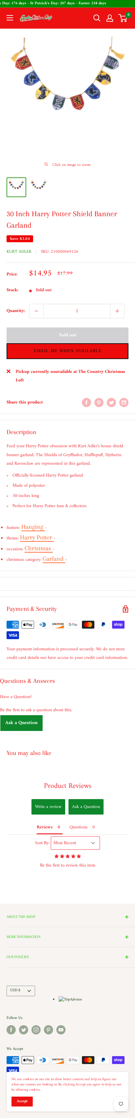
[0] (123, 18)
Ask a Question (21, 722)
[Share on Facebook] (86, 402)
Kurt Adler (19, 251)
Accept (22, 1101)
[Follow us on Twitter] (23, 1029)
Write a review (48, 807)
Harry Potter (37, 537)
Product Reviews (67, 786)
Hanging (33, 527)
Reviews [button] (45, 827)
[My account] (109, 18)
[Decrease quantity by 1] (36, 311)
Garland (54, 558)
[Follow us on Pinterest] (48, 1029)
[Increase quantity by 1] (117, 311)
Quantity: (16, 311)
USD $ (15, 990)
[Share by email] (123, 402)
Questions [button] (78, 827)
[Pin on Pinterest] (99, 402)
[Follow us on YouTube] (61, 1029)
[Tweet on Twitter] (111, 402)
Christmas (39, 548)
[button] (67, 351)
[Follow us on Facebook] (11, 1029)
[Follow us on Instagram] (36, 1029)
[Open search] (97, 18)
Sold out (67, 335)
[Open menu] (10, 17)
